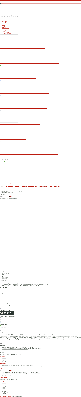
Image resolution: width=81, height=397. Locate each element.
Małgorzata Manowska (62, 336)
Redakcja (9, 183)
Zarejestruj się (4, 358)
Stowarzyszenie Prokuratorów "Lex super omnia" (71, 337)
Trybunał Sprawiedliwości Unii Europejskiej (46, 339)
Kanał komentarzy (4, 360)
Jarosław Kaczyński (60, 334)
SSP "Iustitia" (61, 337)
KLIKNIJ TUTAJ (16, 379)
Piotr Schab (22, 337)
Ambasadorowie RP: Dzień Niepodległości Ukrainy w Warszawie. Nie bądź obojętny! (18, 78)
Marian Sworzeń (40, 336)
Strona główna (4, 21)
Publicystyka (4, 27)
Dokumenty (6, 24)
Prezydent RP (37, 337)
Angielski (5, 22)
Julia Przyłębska (72, 334)
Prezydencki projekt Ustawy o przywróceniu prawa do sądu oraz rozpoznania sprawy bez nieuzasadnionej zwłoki (23, 285)
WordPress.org (4, 361)
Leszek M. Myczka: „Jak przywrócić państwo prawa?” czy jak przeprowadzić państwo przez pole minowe (22, 48)
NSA (14, 337)
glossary (3, 274)
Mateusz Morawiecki (48, 336)
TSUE (61, 339)
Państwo (3, 385)
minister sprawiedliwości (70, 336)
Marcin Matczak (33, 336)
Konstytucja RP (6, 32)
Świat (3, 390)
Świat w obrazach (7, 30)
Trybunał (3, 26)
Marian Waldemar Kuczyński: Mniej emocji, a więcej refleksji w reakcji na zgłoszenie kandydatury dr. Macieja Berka (24, 93)
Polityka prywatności (7, 33)
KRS (21, 336)
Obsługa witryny (6, 23)
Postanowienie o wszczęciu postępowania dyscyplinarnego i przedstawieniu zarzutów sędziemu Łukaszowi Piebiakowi (30, 284)
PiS (26, 337)
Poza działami (4, 29)
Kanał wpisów (4, 359)
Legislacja (3, 25)
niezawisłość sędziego (9, 337)
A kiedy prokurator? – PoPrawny (7, 284)
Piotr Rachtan (18, 337)
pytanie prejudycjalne (50, 337)
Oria (15, 396)
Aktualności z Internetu (5, 273)
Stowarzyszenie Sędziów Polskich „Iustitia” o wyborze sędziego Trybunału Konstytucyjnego (20, 124)
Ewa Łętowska (27, 334)
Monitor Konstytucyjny (19, 11)
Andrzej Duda (16, 334)
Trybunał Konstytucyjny (25, 339)
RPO (55, 337)
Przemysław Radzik (43, 337)
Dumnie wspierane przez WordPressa (5, 396)
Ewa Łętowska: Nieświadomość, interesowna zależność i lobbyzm (31, 186)
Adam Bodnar (9, 334)
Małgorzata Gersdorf (56, 336)
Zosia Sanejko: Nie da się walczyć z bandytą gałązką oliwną (13, 139)
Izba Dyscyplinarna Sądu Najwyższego (45, 334)
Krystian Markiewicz (28, 336)
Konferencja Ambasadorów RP (5, 336)
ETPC (21, 334)
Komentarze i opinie (5, 28)
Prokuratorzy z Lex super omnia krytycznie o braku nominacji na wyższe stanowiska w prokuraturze (19, 283)
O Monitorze (4, 31)
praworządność (30, 337)
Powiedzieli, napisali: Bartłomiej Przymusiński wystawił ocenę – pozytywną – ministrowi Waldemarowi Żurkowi (23, 108)
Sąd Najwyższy (11, 339)
